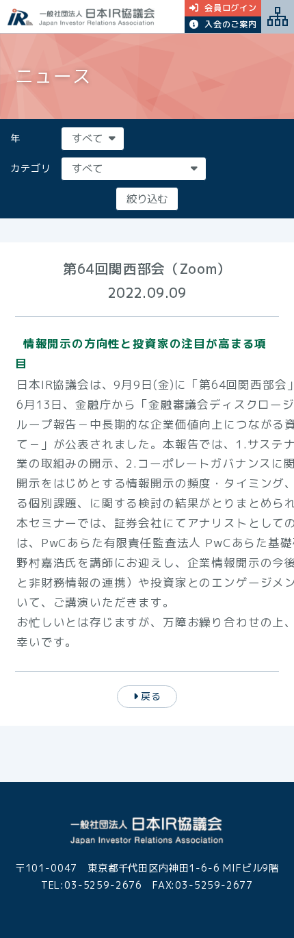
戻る (151, 695)
